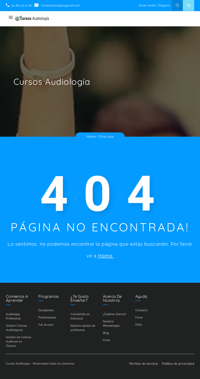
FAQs (138, 324)
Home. (106, 256)
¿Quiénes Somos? (114, 314)
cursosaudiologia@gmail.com (60, 5)
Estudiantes (46, 310)
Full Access (46, 324)
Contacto (141, 310)
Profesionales (47, 317)
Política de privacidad (178, 364)
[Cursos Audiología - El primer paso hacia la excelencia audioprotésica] (32, 17)
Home (91, 136)
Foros (106, 340)
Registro (164, 5)
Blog (106, 332)
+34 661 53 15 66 (21, 5)
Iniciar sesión (147, 5)
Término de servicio (143, 364)
